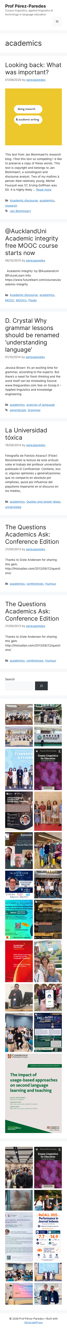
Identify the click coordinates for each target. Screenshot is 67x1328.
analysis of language (40, 405)
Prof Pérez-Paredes (25, 6)
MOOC (9, 300)
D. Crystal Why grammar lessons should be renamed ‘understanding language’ (32, 335)
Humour (50, 583)
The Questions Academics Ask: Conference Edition (32, 534)
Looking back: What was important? (33, 68)
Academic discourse (24, 200)
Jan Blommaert (20, 211)
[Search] (41, 685)
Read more (43, 189)
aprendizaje (18, 410)
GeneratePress (33, 1322)
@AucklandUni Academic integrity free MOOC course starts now (31, 241)
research (11, 205)
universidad (13, 507)
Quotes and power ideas (43, 501)
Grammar (34, 410)
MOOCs (21, 300)
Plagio (32, 300)
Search (10, 679)
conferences (34, 583)
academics (47, 200)
